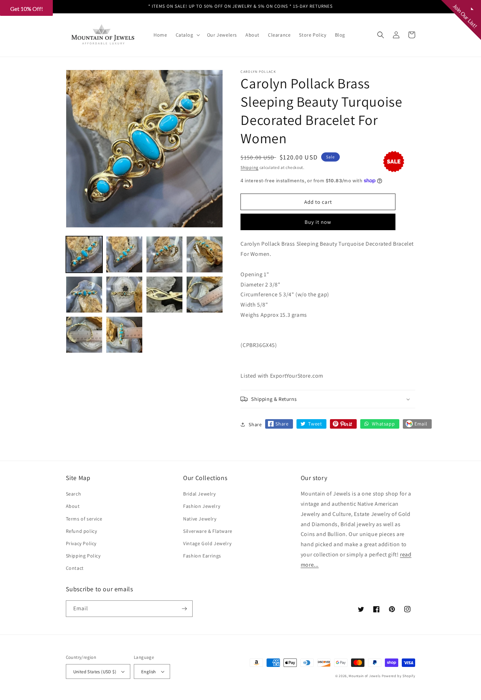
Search (73, 494)
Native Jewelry (199, 519)
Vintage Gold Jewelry (207, 543)
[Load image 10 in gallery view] (124, 334)
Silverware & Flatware (207, 531)
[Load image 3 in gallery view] (164, 254)
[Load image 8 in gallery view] (204, 294)
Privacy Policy (81, 543)
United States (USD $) (94, 672)
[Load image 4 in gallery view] (204, 254)
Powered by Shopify (399, 676)
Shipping (249, 167)
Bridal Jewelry (199, 494)
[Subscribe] (184, 608)
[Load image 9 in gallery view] (84, 334)
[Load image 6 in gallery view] (124, 294)
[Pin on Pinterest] (343, 424)
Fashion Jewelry (201, 506)
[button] (187, 34)
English (148, 672)
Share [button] (255, 424)
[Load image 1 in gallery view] (84, 254)
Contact (75, 568)
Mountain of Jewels (365, 676)
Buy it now (318, 222)
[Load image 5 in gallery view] (84, 294)
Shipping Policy (83, 556)
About (73, 506)
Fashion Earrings (202, 556)
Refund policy (81, 531)
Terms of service (84, 519)
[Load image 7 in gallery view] (164, 294)
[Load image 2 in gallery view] (124, 254)
